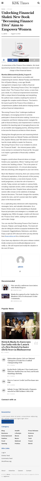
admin (5, 34)
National (18, 441)
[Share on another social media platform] (34, 60)
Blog (3, 430)
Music (17, 438)
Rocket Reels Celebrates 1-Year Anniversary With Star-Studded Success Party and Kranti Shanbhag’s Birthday (23, 371)
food (3, 441)
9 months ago (16, 290)
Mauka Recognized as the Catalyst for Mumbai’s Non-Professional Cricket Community (24, 296)
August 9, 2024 (15, 34)
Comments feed (6, 458)
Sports (30, 436)
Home (3, 9)
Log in (3, 452)
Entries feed (5, 455)
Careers (20, 470)
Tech (30, 438)
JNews (8, 474)
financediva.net (10, 236)
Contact (28, 470)
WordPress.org (6, 461)
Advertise (12, 470)
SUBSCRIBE (7, 421)
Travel (30, 441)
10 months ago (17, 301)
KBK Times (20, 3)
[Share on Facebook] (12, 60)
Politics (17, 443)
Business (4, 433)
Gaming (4, 443)
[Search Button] (39, 3)
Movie (17, 436)
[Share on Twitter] (23, 60)
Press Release (33, 430)
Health (17, 430)
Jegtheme (6, 476)
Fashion (4, 438)
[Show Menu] (2, 3)
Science (31, 433)
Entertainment (6, 436)
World (30, 443)
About (3, 470)
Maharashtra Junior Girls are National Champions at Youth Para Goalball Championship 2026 (21, 361)
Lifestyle (9, 9)
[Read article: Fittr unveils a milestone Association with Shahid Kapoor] (5, 287)
